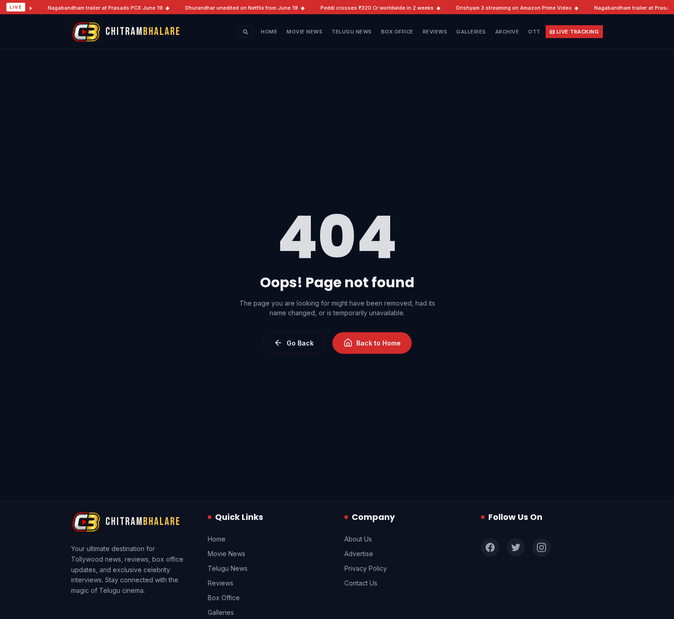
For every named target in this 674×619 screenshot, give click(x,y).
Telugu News (351, 31)
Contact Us (360, 583)
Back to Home (378, 343)
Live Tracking (578, 31)
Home (269, 31)
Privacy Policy (365, 568)
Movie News (304, 31)
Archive (507, 31)
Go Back (300, 343)
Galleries (471, 31)
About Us (358, 539)
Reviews (435, 31)
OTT (534, 31)
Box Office (397, 31)
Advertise (358, 554)
